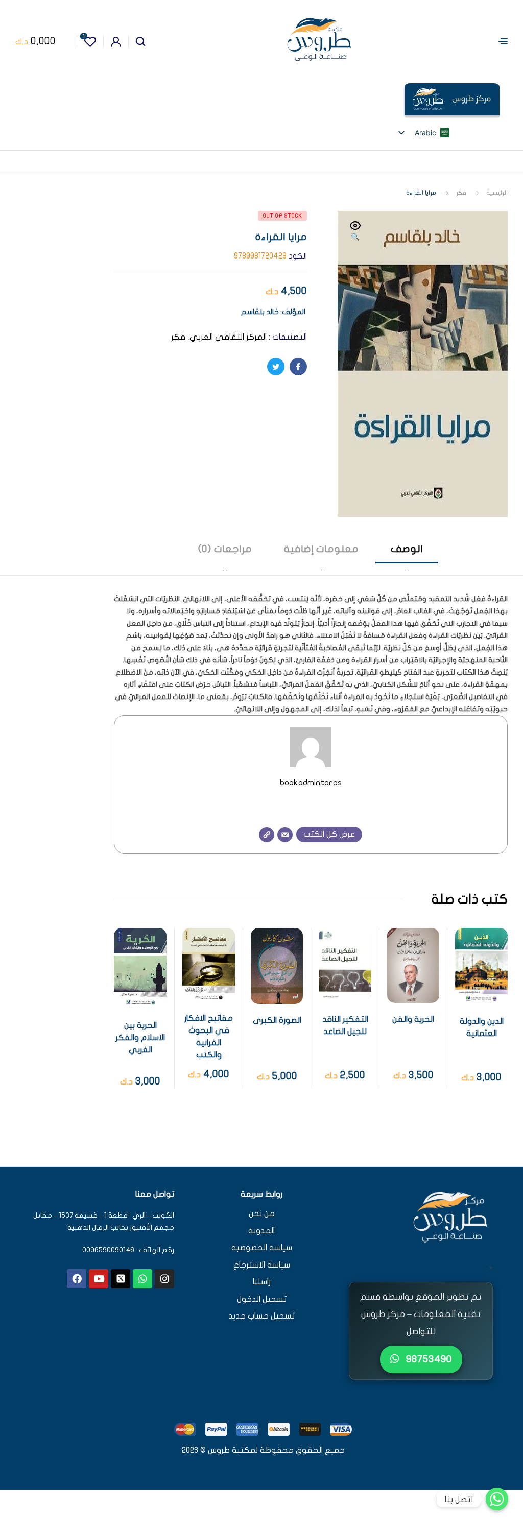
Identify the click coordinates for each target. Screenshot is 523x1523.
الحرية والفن (413, 1019)
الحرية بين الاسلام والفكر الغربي (140, 1037)
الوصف (407, 549)
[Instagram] (164, 1278)
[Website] (266, 834)
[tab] (406, 558)
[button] (355, 232)
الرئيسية (497, 193)
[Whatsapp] (142, 1278)
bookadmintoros (311, 782)
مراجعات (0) (225, 549)
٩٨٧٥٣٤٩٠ (427, 1359)
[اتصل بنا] (497, 1499)
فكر (461, 193)
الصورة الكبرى (277, 1020)
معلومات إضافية (321, 549)
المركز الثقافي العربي (228, 337)
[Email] (285, 834)
